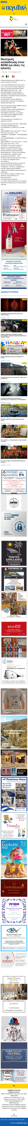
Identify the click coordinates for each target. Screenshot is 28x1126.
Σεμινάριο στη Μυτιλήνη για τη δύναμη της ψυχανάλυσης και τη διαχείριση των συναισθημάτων (13, 399)
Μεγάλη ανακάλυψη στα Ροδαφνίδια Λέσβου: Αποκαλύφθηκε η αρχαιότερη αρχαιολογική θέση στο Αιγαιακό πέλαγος (13, 336)
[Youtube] (6, 2)
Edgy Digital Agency (22, 1123)
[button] (26, 24)
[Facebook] (4, 2)
